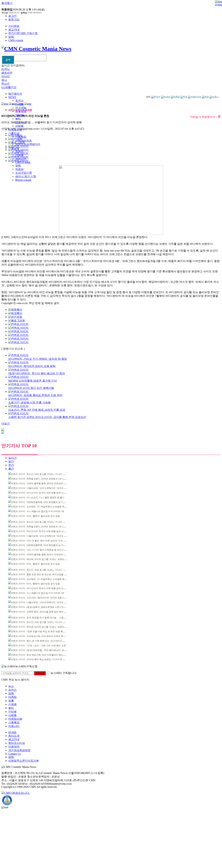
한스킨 (5, 83)
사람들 (19, 125)
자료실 (19, 169)
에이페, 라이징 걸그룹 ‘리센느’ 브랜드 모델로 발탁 (52, 559)
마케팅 (12, 697)
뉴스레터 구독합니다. (64, 672)
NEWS (12, 97)
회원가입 (13, 19)
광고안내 (13, 29)
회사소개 (13, 735)
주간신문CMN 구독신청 (23, 33)
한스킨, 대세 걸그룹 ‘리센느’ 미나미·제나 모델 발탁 (52, 474)
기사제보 (13, 25)
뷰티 (18, 118)
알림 (11, 36)
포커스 (19, 100)
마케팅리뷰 (15, 718)
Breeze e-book (23, 179)
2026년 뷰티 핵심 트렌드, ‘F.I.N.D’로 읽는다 (48, 659)
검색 (8, 59)
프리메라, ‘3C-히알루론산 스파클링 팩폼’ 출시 (49, 506)
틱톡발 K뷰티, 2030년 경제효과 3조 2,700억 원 (49, 478)
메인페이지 (15, 93)
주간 (11, 465)
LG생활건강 (8, 87)
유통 (11, 700)
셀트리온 (6, 72)
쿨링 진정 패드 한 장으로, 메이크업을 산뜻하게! (50, 574)
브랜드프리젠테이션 (27, 144)
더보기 (5, 423)
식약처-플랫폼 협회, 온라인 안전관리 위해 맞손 (50, 483)
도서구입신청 (23, 172)
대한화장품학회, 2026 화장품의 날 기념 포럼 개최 (51, 502)
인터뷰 (12, 711)
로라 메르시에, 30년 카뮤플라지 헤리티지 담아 (50, 655)
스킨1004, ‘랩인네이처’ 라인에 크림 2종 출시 (49, 597)
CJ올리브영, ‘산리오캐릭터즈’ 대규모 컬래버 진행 (51, 488)
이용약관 (13, 746)
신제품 (12, 704)
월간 (11, 468)
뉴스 (11, 686)
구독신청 (39, 673)
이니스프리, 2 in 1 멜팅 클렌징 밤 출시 (45, 497)
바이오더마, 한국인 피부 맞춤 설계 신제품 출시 (50, 493)
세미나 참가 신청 (25, 176)
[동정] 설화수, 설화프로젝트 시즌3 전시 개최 (49, 607)
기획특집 (13, 722)
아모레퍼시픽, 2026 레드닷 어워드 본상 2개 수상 (51, 636)
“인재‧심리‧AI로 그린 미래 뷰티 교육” (47, 645)
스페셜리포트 (23, 140)
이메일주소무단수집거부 (23, 760)
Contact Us (14, 753)
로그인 (12, 15)
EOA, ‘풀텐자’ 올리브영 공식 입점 (43, 516)
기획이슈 (13, 133)
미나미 (5, 76)
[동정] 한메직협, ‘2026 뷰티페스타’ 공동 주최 (49, 650)
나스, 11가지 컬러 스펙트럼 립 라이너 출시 (48, 550)
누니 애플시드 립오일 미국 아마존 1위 (45, 511)
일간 (11, 461)
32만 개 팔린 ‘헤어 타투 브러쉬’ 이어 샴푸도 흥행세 (52, 540)
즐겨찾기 (6, 3)
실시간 (12, 457)
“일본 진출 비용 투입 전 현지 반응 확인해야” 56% (51, 631)
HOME (12, 732)
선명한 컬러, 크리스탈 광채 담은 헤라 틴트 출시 (50, 611)
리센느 (5, 69)
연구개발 (20, 107)
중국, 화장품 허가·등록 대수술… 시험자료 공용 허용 (52, 617)
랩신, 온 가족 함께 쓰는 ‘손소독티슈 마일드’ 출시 (51, 641)
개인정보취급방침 (19, 750)
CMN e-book (15, 40)
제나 (4, 80)
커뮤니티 (13, 726)
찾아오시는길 (16, 742)
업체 (11, 693)
